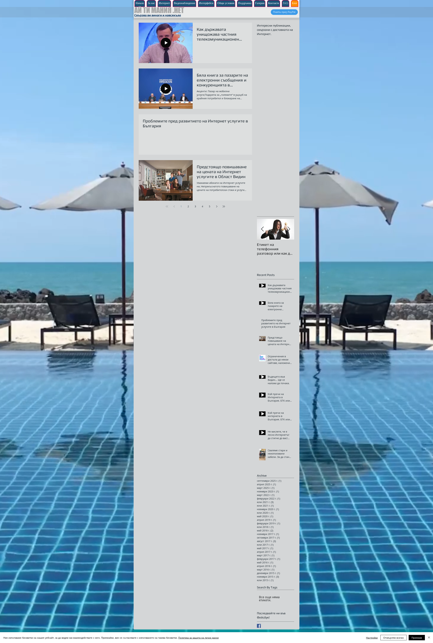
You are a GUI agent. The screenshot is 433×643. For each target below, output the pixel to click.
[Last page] (224, 206)
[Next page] (217, 206)
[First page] (167, 206)
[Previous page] (174, 206)
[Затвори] (429, 637)
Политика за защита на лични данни (198, 637)
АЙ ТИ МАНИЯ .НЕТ (159, 10)
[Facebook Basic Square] (259, 626)
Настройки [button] (372, 637)
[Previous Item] (262, 229)
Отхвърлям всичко (393, 637)
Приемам (417, 637)
